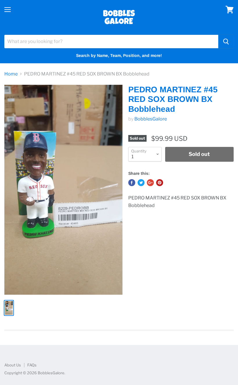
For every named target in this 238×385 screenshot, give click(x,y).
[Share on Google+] (150, 182)
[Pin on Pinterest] (159, 182)
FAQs (32, 365)
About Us (12, 365)
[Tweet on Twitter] (141, 182)
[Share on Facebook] (131, 182)
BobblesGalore (150, 119)
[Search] (226, 41)
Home (11, 74)
